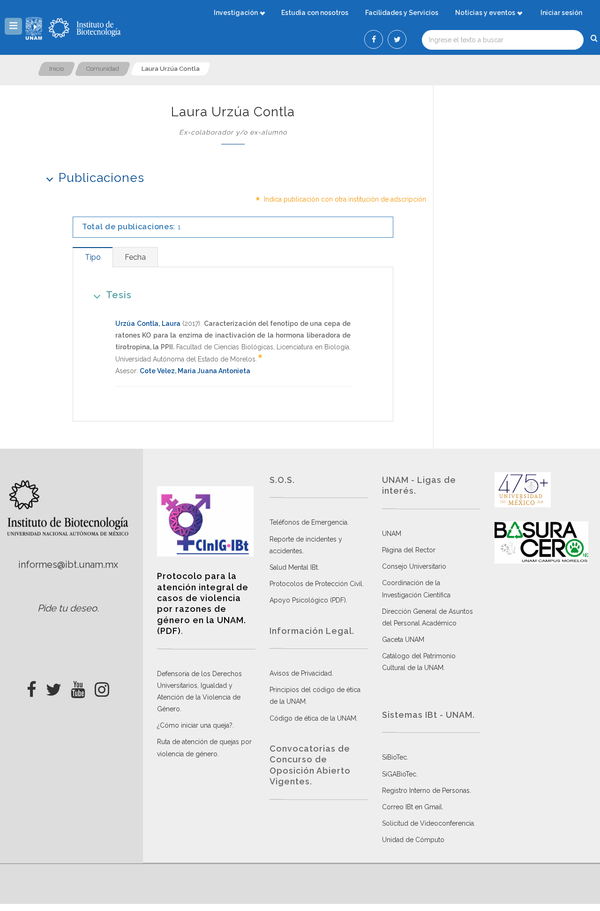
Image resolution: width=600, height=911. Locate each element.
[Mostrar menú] (13, 26)
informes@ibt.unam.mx (68, 564)
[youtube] (78, 686)
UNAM (391, 533)
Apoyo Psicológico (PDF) (308, 600)
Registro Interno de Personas (426, 790)
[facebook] (32, 686)
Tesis (119, 295)
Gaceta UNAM (403, 639)
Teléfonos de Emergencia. (309, 522)
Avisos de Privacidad (301, 673)
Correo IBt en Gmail (412, 807)
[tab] (92, 257)
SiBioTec (394, 757)
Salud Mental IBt (294, 567)
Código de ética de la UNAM (313, 718)
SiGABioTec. (400, 774)
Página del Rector (408, 550)
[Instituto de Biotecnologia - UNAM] (84, 28)
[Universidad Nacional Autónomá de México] (35, 28)
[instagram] (102, 686)
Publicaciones (101, 178)
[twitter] (53, 686)
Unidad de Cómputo (413, 839)
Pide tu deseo (67, 608)
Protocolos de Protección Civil (316, 583)
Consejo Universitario (414, 566)
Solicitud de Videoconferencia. (428, 823)
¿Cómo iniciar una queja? (194, 725)
